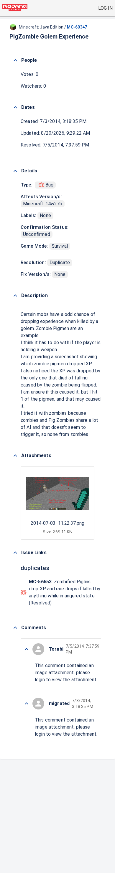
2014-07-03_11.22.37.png (57, 523)
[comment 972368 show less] (26, 703)
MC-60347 (77, 27)
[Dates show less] (15, 107)
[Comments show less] (15, 628)
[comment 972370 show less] (26, 649)
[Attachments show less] (15, 456)
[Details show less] (15, 171)
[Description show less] (15, 295)
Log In (105, 8)
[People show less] (15, 60)
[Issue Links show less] (15, 553)
